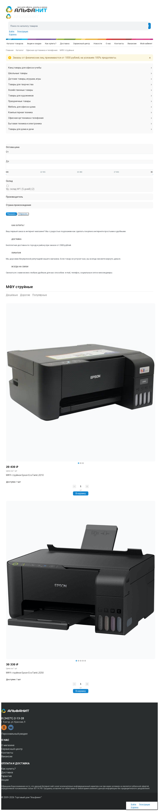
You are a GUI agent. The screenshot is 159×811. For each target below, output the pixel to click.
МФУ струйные (19, 287)
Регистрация (22, 31)
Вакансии (6, 756)
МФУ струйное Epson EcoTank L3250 (25, 672)
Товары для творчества (20, 84)
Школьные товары (17, 73)
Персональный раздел (14, 733)
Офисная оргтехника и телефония (25, 118)
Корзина (12, 34)
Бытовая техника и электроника (25, 123)
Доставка (7, 772)
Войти (11, 31)
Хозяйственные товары (20, 90)
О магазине (7, 745)
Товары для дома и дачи (21, 129)
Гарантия (6, 776)
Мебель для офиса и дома (21, 107)
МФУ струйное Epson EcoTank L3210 (25, 475)
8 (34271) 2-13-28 (12, 718)
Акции (5, 779)
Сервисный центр (12, 749)
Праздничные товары (19, 101)
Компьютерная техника (20, 112)
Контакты (7, 752)
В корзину (81, 493)
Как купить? (8, 768)
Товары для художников (21, 95)
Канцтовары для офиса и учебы (24, 67)
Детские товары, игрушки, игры (24, 79)
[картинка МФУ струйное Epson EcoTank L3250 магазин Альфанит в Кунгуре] (80, 580)
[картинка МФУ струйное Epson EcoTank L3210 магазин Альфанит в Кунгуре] (80, 382)
